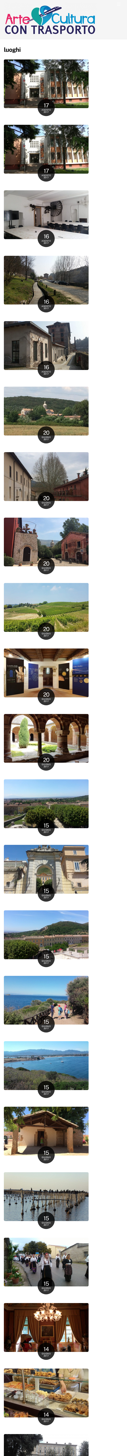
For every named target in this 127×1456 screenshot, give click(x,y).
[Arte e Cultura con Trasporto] (50, 35)
